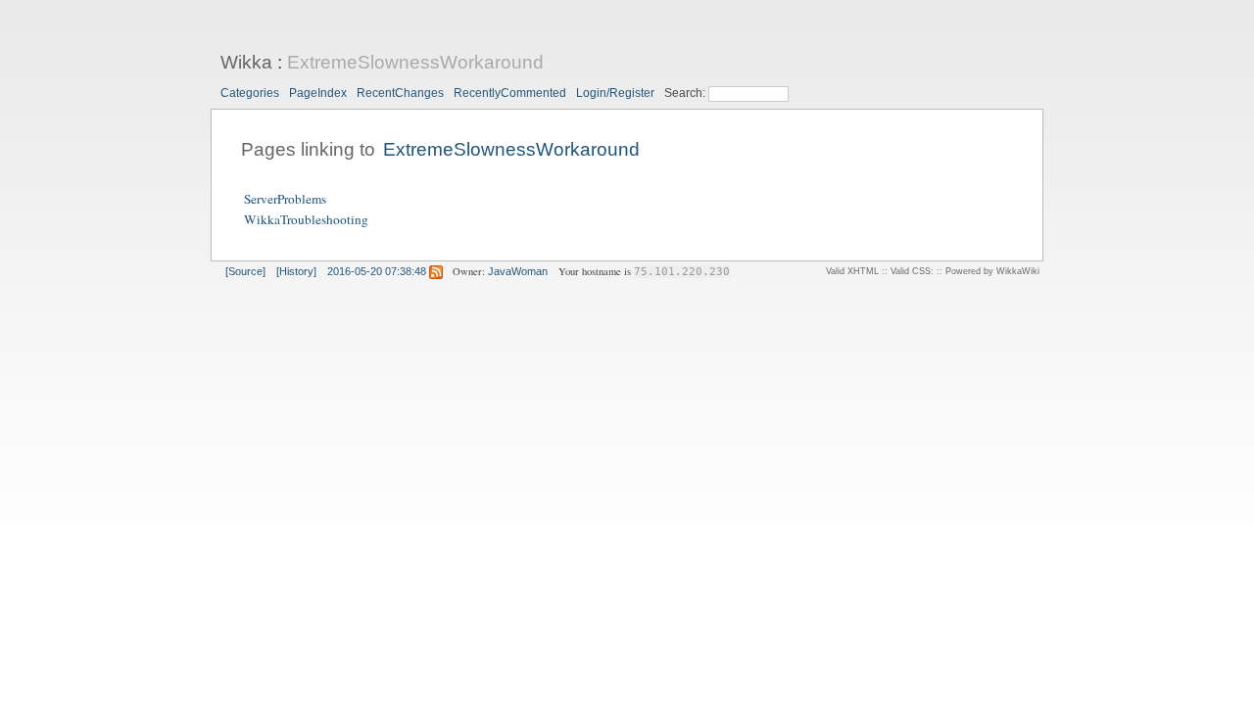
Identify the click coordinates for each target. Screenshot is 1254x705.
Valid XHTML (852, 271)
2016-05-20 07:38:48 (376, 271)
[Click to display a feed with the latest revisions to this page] (436, 271)
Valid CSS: (912, 271)
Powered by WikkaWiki (992, 271)
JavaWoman (518, 271)
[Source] (245, 271)
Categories (249, 93)
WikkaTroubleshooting (306, 219)
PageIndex (318, 93)
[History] (296, 271)
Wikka (246, 62)
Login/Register (615, 93)
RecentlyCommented (510, 93)
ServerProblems (285, 199)
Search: (686, 93)
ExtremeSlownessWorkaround (415, 62)
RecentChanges (400, 93)
